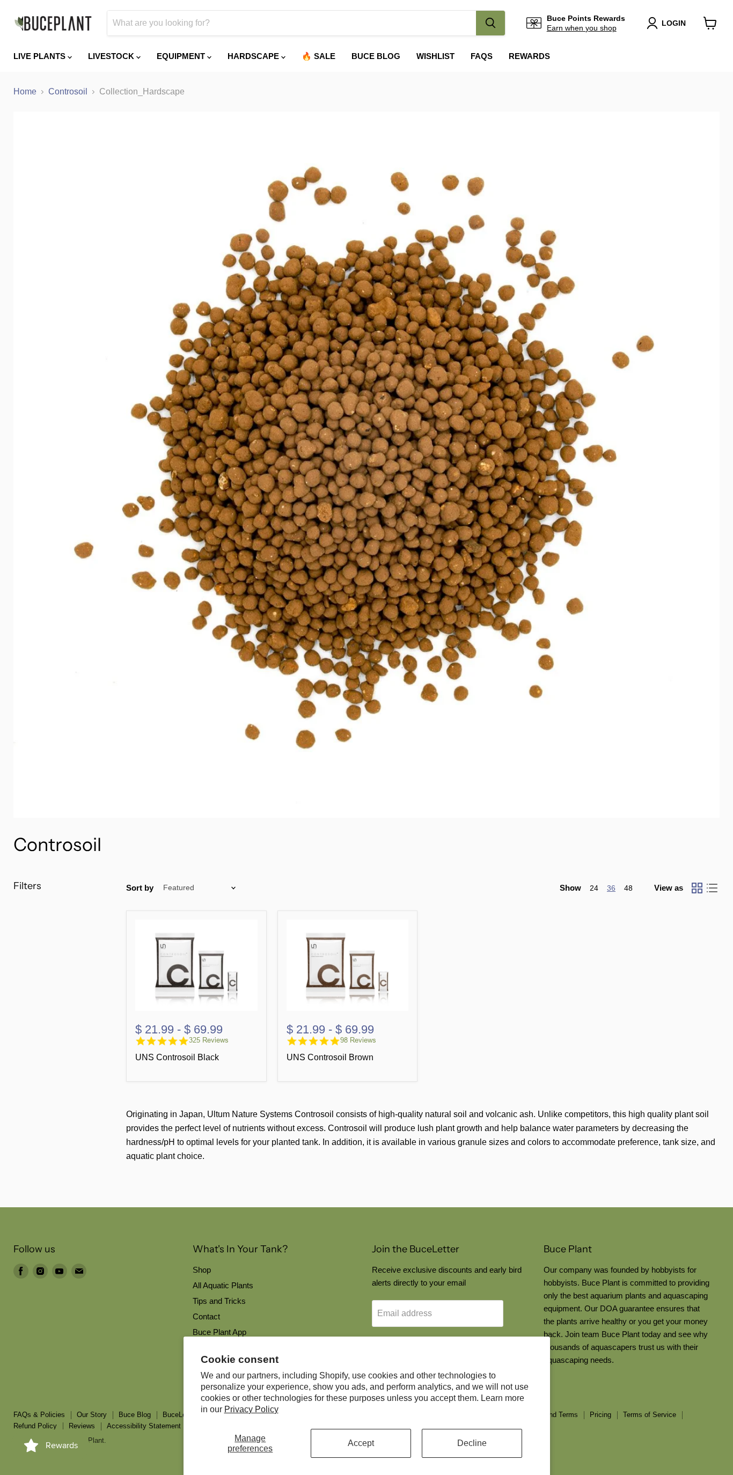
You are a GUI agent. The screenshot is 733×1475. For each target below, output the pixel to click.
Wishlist (435, 56)
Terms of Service (649, 1415)
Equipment (182, 56)
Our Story (92, 1415)
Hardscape (254, 56)
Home (24, 91)
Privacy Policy (251, 1409)
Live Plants (40, 56)
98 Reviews (358, 1040)
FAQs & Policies (39, 1415)
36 (611, 888)
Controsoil (67, 91)
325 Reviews (209, 1040)
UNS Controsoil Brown (330, 1057)
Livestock (112, 56)
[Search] (490, 23)
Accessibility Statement (144, 1426)
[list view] (712, 888)
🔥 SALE (318, 56)
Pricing (600, 1415)
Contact (206, 1316)
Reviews (82, 1426)
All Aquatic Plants (223, 1285)
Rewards (529, 56)
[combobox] (291, 23)
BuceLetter (179, 1415)
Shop (202, 1269)
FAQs (482, 56)
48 (628, 888)
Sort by (139, 887)
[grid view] (697, 888)
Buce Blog (375, 56)
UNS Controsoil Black (177, 1057)
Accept (361, 1443)
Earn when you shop (582, 28)
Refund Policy (35, 1426)
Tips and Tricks (219, 1300)
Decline (472, 1443)
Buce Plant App (219, 1332)
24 (594, 888)
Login (674, 23)
